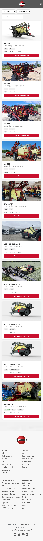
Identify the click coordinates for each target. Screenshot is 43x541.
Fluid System (27, 462)
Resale (4, 473)
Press (24, 505)
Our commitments (28, 489)
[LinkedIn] (27, 535)
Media (24, 497)
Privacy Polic (14, 530)
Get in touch (26, 483)
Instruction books (8, 494)
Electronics (26, 464)
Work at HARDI (27, 500)
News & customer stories (31, 494)
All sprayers (6, 453)
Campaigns (6, 470)
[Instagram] (19, 535)
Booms (24, 453)
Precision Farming (28, 459)
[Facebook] (15, 535)
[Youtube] (23, 535)
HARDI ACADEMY (28, 491)
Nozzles (25, 467)
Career (24, 508)
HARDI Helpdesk (8, 508)
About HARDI (26, 486)
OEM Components (8, 489)
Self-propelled (7, 456)
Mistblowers (6, 464)
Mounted (5, 462)
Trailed (4, 459)
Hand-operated (7, 467)
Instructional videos (9, 491)
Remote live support (9, 505)
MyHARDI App (27, 503)
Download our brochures (11, 497)
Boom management (29, 456)
